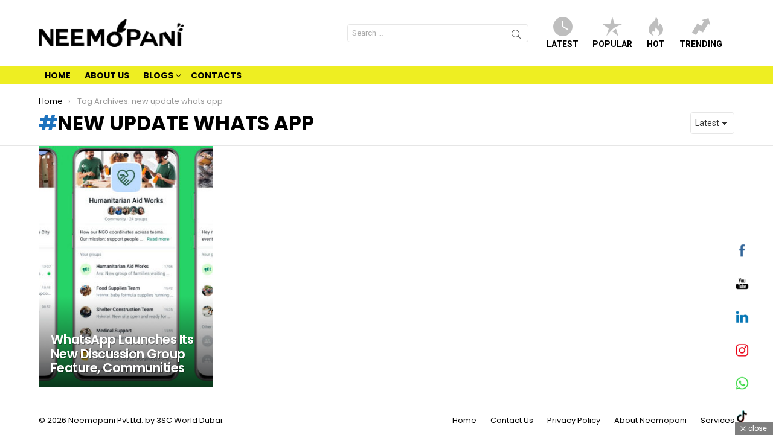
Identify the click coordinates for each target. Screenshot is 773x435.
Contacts (216, 75)
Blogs (158, 75)
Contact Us (511, 420)
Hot (656, 44)
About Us (107, 75)
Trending (700, 44)
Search (516, 36)
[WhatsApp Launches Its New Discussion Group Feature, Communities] (126, 266)
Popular (612, 44)
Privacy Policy (573, 420)
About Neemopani (650, 420)
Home (58, 75)
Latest (563, 44)
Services (717, 420)
